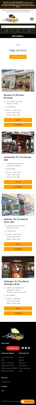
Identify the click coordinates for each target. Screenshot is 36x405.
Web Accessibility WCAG (9, 368)
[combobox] (18, 26)
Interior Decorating (24, 368)
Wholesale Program (7, 371)
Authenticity (22, 363)
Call (19, 120)
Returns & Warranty (7, 363)
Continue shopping (18, 56)
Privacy (21, 371)
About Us (21, 357)
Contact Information (7, 357)
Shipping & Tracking (7, 365)
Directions (19, 124)
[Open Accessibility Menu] (3, 203)
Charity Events (23, 365)
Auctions (21, 360)
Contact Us (12, 348)
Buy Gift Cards (5, 382)
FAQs (3, 360)
